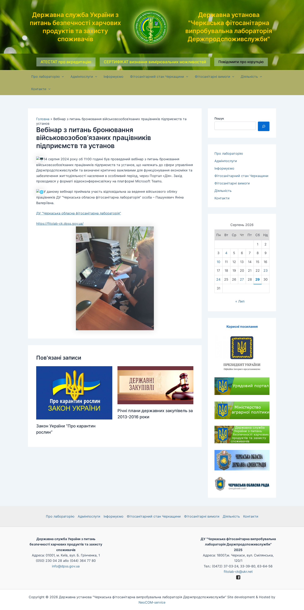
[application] (62, 76)
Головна (42, 119)
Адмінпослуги (225, 161)
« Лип (239, 301)
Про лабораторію (228, 153)
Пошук (219, 118)
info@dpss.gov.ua (66, 566)
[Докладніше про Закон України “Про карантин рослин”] (74, 392)
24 (218, 279)
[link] (78, 213)
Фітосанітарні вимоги (232, 183)
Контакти (222, 198)
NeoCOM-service (152, 602)
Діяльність (223, 191)
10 (218, 262)
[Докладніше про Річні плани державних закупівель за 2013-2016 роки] (155, 385)
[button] (66, 61)
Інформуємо (224, 168)
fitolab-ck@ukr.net (238, 571)
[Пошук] (263, 126)
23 (265, 270)
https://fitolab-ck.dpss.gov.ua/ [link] (60, 223)
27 (242, 279)
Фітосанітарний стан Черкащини (241, 176)
